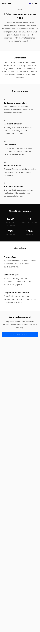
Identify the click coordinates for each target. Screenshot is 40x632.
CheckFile (6, 3)
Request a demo (20, 334)
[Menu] (36, 3)
